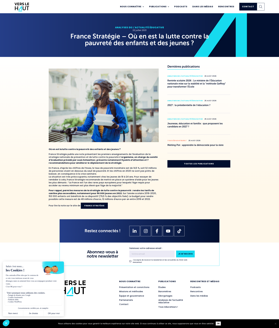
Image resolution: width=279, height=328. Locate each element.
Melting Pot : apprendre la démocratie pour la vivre (195, 145)
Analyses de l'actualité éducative (139, 27)
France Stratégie (94, 205)
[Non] (275, 323)
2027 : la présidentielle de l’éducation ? (188, 105)
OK (218, 323)
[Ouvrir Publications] (168, 6)
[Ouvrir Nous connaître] (143, 6)
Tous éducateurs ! (177, 140)
